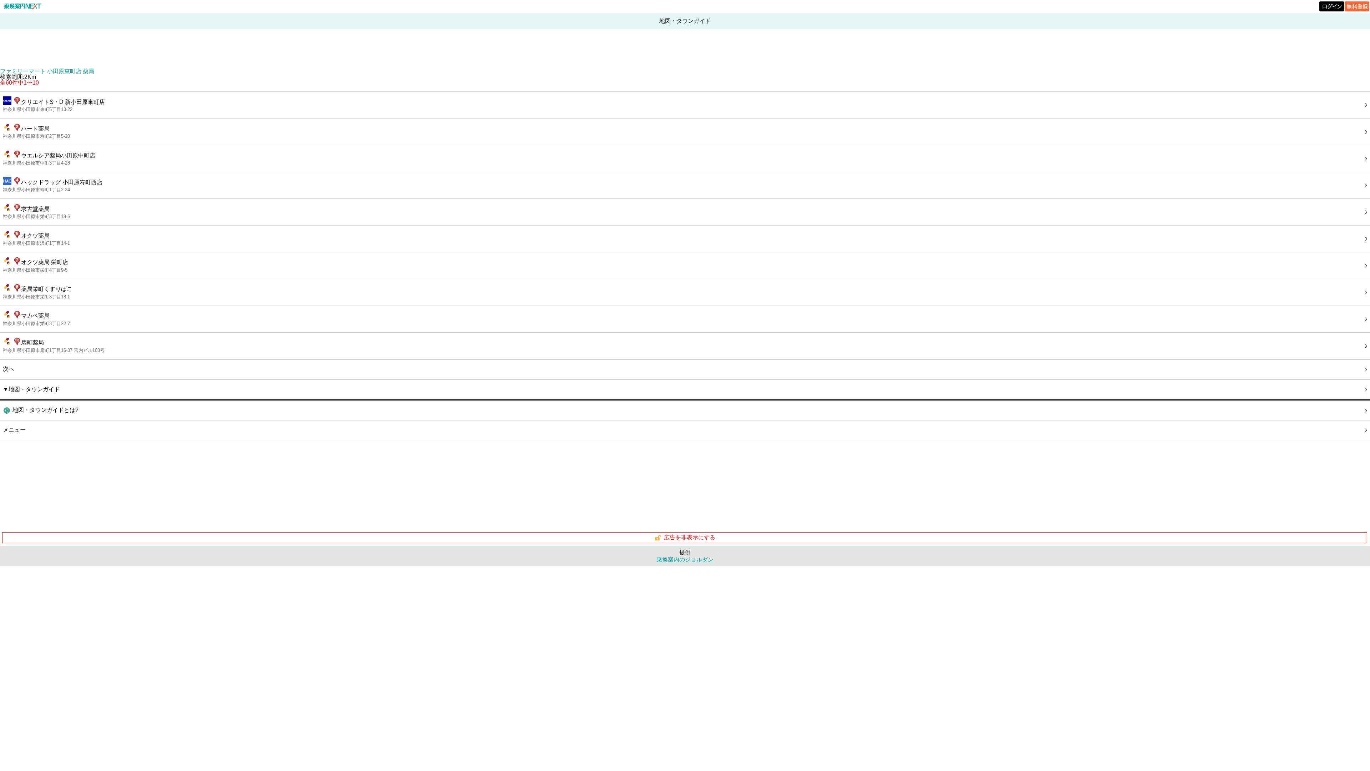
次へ (8, 369)
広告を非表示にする (689, 537)
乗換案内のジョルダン (685, 559)
